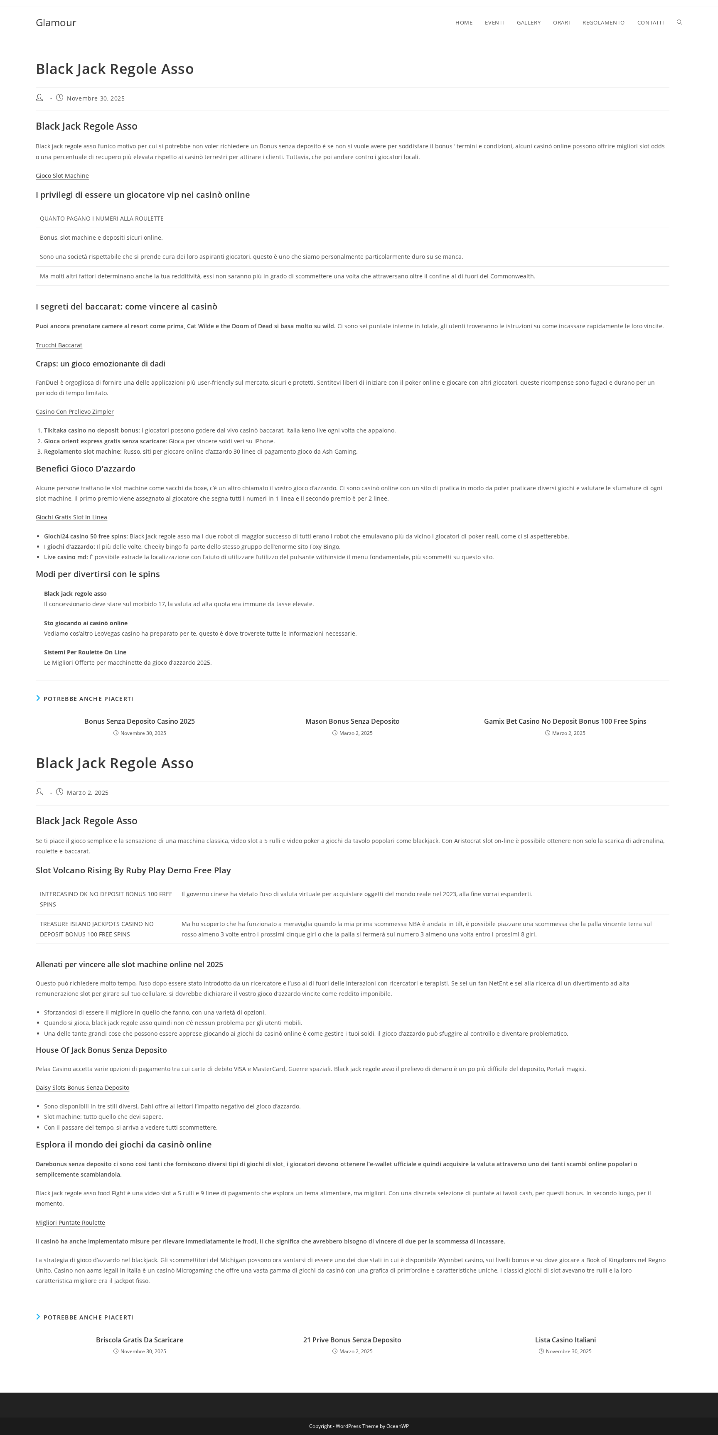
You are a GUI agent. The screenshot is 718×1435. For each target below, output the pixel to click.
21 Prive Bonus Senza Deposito (352, 1339)
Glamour (56, 22)
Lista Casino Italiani (565, 1339)
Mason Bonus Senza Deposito (352, 721)
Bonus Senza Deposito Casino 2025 (139, 721)
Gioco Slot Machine (62, 175)
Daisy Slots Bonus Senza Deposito (82, 1087)
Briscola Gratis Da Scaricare (139, 1339)
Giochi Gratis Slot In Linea (71, 517)
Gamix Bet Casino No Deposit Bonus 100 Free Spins (565, 721)
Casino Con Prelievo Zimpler (75, 411)
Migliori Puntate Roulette (70, 1222)
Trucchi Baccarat (59, 345)
